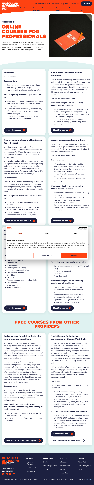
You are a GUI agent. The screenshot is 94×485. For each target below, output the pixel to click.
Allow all (74, 255)
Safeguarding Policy (84, 466)
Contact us (64, 473)
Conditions (24, 8)
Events (45, 462)
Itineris (89, 479)
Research (73, 8)
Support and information (38, 9)
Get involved (59, 9)
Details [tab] (47, 233)
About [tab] (75, 233)
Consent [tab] (19, 233)
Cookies (80, 469)
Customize (45, 255)
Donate (45, 469)
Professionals (9, 22)
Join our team (65, 466)
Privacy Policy (82, 462)
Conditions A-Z (31, 468)
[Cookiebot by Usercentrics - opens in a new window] (79, 228)
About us (83, 9)
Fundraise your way (50, 466)
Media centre (64, 469)
